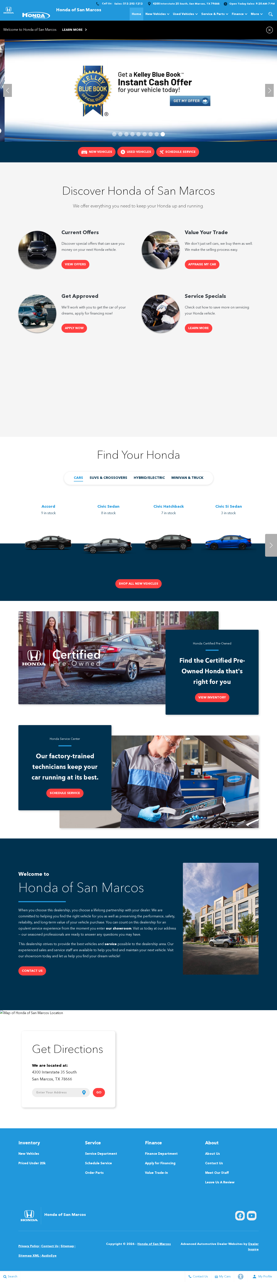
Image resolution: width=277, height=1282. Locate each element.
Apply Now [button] (74, 328)
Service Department (101, 1154)
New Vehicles (155, 14)
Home (136, 14)
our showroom (118, 928)
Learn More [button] (73, 29)
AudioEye (49, 1255)
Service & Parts (213, 14)
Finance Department (161, 1154)
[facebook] (240, 1215)
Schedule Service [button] (65, 793)
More (255, 15)
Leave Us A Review (220, 1182)
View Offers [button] (75, 264)
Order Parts (94, 1173)
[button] (270, 14)
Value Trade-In (156, 1173)
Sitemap (67, 1246)
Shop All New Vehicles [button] (138, 583)
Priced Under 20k (32, 1163)
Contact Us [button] (32, 970)
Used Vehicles (183, 14)
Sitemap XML (28, 1255)
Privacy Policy (28, 1246)
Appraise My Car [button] (202, 264)
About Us (212, 1154)
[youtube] (251, 1215)
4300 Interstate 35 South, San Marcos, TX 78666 (186, 4)
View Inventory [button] (212, 697)
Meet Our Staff (217, 1173)
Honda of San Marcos (154, 1244)
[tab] (78, 478)
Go (98, 1092)
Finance (238, 14)
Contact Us (214, 1163)
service (111, 944)
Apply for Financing (160, 1163)
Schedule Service (98, 1163)
